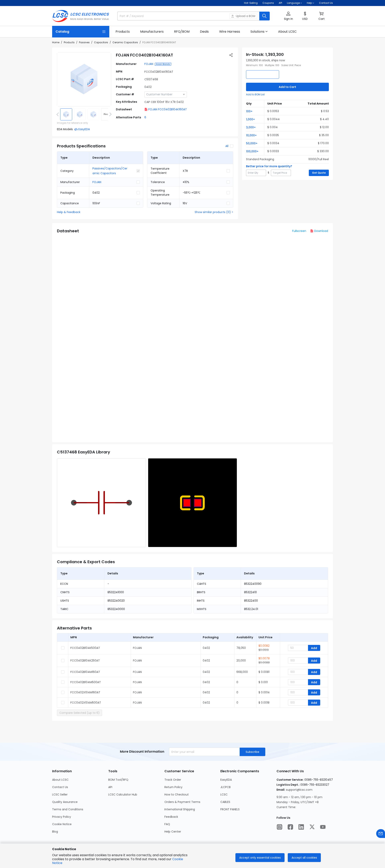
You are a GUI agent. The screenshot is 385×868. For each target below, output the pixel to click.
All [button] (226, 146)
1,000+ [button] (250, 119)
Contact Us (326, 3)
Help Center (172, 832)
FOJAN (148, 64)
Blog (55, 832)
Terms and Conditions (67, 809)
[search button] (264, 16)
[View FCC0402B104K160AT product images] (84, 79)
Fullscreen (299, 231)
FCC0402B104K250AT (85, 661)
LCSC (224, 794)
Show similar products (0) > (214, 212)
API (280, 3)
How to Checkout (176, 794)
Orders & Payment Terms (182, 802)
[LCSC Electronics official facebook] (290, 827)
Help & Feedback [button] (68, 212)
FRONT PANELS (230, 809)
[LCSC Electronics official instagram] (280, 827)
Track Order (172, 780)
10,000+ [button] (251, 135)
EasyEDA (226, 780)
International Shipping (179, 809)
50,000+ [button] (251, 143)
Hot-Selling (251, 3)
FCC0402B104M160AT (85, 672)
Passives (84, 42)
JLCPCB (225, 787)
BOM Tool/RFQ (118, 780)
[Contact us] (380, 833)
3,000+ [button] (251, 127)
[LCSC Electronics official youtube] (323, 827)
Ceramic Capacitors (125, 42)
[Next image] (109, 114)
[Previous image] (58, 114)
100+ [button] (249, 111)
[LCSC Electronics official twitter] (312, 827)
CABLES (225, 802)
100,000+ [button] (252, 151)
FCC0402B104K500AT (85, 648)
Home (55, 42)
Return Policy (173, 787)
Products (69, 42)
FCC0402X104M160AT (85, 692)
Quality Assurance (65, 802)
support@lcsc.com (299, 790)
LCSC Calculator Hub (122, 794)
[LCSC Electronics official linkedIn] (301, 827)
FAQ (167, 824)
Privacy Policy (61, 817)
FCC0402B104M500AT (85, 682)
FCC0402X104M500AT (85, 703)
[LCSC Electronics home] (80, 16)
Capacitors (101, 42)
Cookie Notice (62, 824)
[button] (288, 16)
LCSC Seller (60, 794)
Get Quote (319, 172)
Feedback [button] (171, 817)
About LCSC (60, 780)
